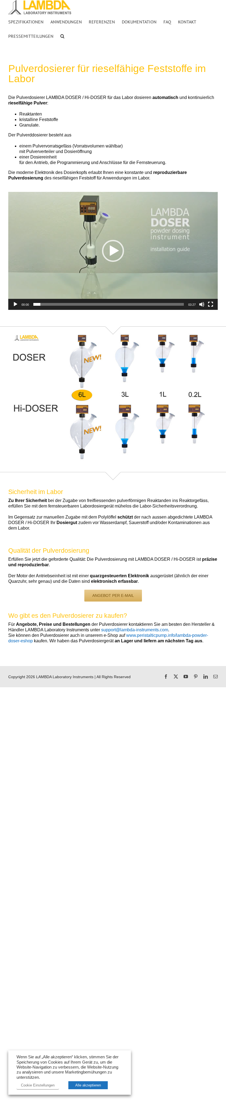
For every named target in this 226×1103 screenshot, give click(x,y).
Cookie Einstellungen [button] (38, 1085)
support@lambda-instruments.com (134, 629)
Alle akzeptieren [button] (88, 1085)
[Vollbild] (210, 304)
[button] (62, 36)
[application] (113, 251)
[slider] (108, 304)
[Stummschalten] (202, 304)
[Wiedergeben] (15, 304)
